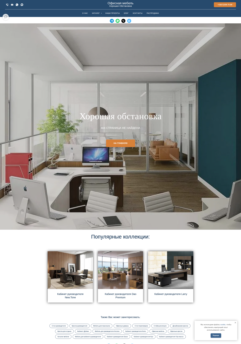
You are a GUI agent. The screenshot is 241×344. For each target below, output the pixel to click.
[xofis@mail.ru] (12, 4)
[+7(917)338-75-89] (7, 4)
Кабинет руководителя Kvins (135, 331)
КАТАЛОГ (96, 13)
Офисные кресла (176, 331)
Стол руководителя (59, 326)
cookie (222, 325)
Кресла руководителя (79, 326)
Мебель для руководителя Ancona (107, 331)
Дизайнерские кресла (180, 326)
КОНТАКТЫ (137, 13)
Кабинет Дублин (83, 331)
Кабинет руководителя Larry (170, 294)
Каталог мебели (63, 337)
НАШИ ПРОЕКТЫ (112, 13)
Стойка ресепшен (160, 326)
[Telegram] (112, 21)
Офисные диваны (122, 326)
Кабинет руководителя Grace (117, 337)
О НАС (85, 13)
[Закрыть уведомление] (235, 322)
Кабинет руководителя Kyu (143, 337)
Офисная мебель (158, 331)
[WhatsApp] (17, 4)
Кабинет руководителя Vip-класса (171, 337)
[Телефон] (123, 21)
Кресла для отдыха (64, 331)
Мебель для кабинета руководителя (88, 337)
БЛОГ (126, 13)
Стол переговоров (141, 326)
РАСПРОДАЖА (153, 13)
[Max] (21, 4)
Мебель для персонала (101, 326)
